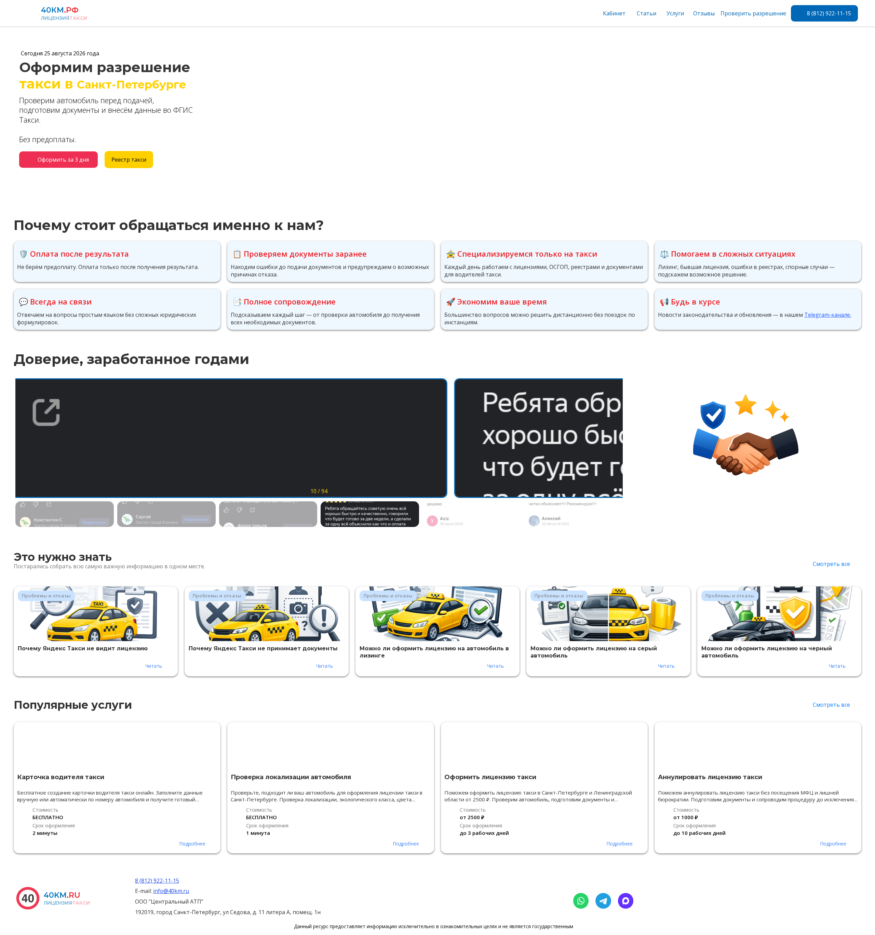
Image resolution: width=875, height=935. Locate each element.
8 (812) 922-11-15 (157, 880)
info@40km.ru (171, 891)
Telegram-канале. (827, 315)
